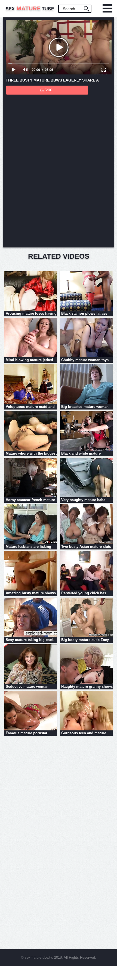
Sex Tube (30, 9)
